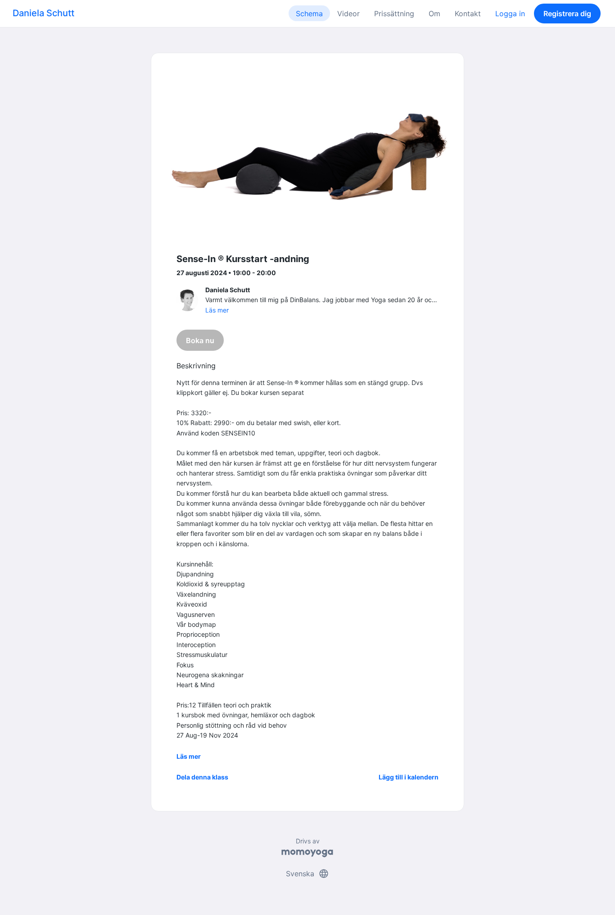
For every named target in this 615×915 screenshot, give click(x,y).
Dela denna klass (202, 777)
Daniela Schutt (43, 13)
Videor (348, 13)
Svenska (307, 873)
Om (434, 13)
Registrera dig (567, 13)
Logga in (510, 13)
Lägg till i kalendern (409, 777)
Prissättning (394, 13)
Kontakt (468, 13)
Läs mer (217, 310)
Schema (309, 13)
